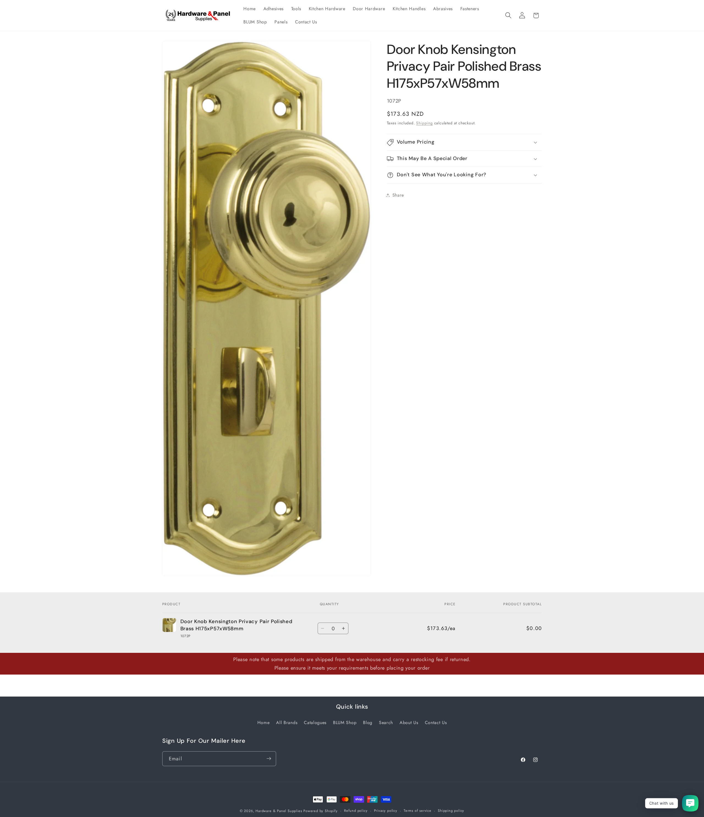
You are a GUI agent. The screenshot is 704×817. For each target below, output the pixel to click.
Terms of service (417, 810)
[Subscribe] (269, 758)
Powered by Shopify (320, 810)
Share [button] (398, 195)
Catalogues (315, 722)
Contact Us (436, 722)
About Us (409, 722)
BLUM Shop (344, 722)
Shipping (424, 123)
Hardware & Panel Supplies (278, 810)
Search (386, 722)
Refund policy (355, 810)
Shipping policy (451, 810)
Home (263, 722)
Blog (367, 722)
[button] (508, 16)
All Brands (286, 722)
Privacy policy (385, 810)
